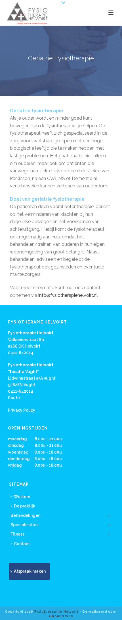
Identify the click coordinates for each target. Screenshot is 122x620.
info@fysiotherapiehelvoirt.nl (68, 295)
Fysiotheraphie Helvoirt (56, 611)
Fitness (17, 534)
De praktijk (24, 506)
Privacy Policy (21, 410)
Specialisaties (24, 524)
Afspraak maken (30, 571)
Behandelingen (25, 515)
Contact (22, 543)
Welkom (22, 496)
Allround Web (61, 616)
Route (14, 397)
